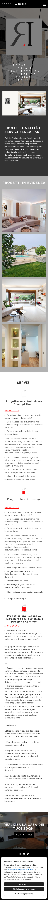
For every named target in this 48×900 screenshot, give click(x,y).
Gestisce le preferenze (24, 894)
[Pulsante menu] (44, 4)
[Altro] (27, 853)
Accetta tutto (24, 884)
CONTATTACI (24, 834)
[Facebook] (24, 853)
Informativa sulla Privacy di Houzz (21, 870)
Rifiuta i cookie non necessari (24, 889)
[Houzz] (20, 853)
